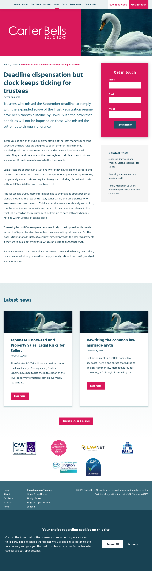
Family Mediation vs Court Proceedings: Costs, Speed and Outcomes (124, 190)
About (25, 4)
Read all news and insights (76, 421)
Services (47, 4)
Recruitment (76, 4)
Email (111, 94)
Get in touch (138, 5)
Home (17, 4)
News (56, 4)
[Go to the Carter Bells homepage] (37, 32)
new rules (25, 146)
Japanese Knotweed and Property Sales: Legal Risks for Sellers (124, 163)
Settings (133, 544)
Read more (19, 396)
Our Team (36, 4)
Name (112, 80)
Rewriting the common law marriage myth (122, 176)
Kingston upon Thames (39, 490)
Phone (112, 109)
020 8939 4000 (118, 5)
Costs (64, 4)
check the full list (40, 542)
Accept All (112, 544)
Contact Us (90, 4)
